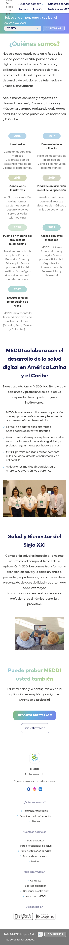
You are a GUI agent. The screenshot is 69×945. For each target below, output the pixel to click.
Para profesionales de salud (36, 845)
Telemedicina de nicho (36, 856)
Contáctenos (35, 728)
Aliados (36, 821)
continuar (53, 28)
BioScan (35, 861)
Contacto (35, 880)
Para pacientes (36, 840)
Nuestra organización (36, 811)
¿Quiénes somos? (29, 4)
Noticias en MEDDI (35, 896)
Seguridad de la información (36, 816)
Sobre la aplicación (30, 9)
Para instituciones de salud (36, 851)
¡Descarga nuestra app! (34, 715)
